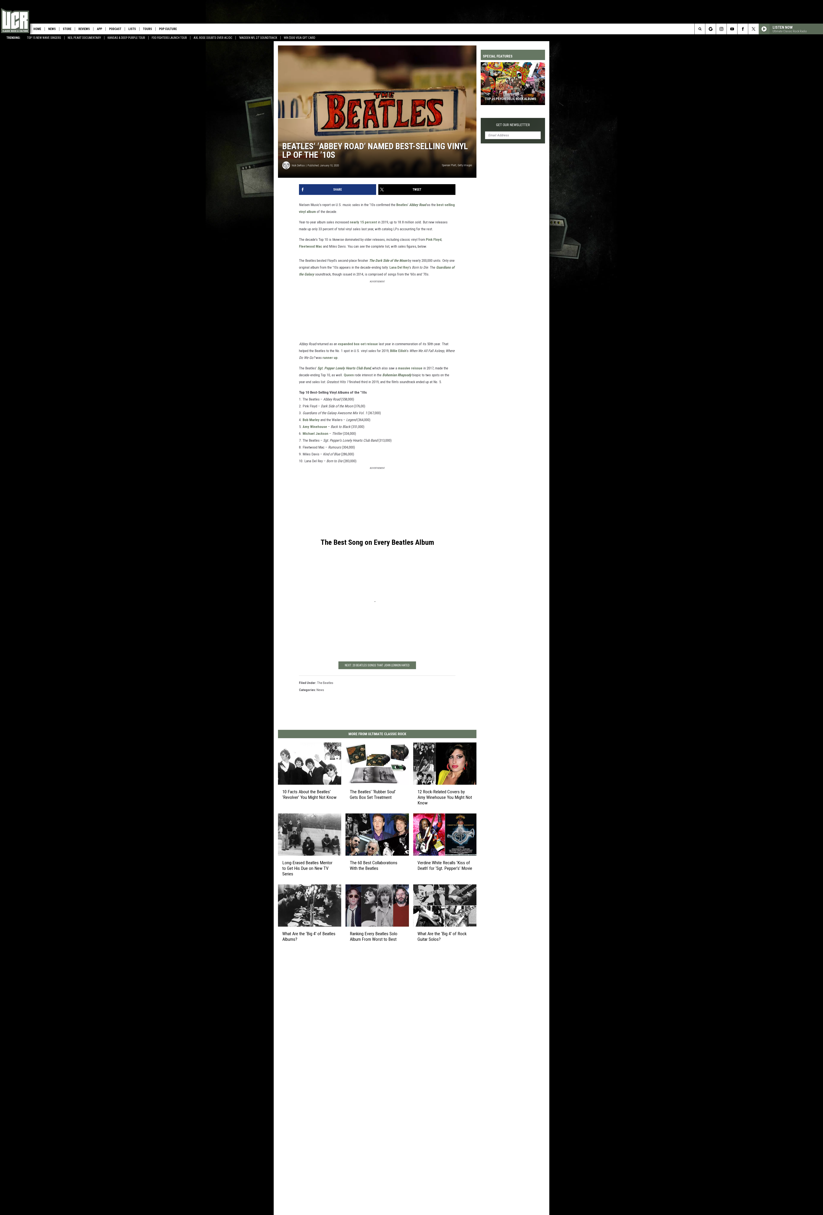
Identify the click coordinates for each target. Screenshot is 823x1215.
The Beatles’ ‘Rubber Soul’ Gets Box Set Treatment (373, 794)
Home (37, 29)
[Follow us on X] (753, 29)
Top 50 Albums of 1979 (502, 99)
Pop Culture (168, 29)
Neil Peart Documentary (84, 37)
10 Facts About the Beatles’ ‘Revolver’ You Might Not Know (309, 794)
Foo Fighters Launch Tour (169, 37)
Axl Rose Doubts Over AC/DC (213, 37)
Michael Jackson (315, 433)
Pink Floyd (434, 239)
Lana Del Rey (399, 267)
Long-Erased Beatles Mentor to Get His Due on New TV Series (307, 868)
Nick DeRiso (298, 165)
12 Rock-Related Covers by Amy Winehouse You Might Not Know (445, 797)
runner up (330, 357)
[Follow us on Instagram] (721, 29)
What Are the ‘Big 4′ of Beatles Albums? (308, 936)
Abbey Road (417, 205)
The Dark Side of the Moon (388, 260)
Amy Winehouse (315, 427)
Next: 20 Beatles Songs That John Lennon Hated (377, 665)
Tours (147, 29)
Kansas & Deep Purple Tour (126, 37)
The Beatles (325, 683)
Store (67, 29)
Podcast (115, 29)
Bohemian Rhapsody (397, 375)
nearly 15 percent (363, 222)
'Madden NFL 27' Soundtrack (258, 37)
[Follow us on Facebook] (742, 29)
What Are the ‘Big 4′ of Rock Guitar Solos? (442, 936)
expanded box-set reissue (358, 344)
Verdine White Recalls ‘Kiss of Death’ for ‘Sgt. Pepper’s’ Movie (445, 865)
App (99, 29)
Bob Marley (311, 420)
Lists (132, 29)
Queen (349, 375)
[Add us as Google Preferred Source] (710, 29)
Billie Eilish (398, 351)
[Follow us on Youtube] (732, 29)
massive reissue (410, 368)
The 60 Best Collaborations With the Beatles (373, 865)
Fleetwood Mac (310, 246)
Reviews (84, 29)
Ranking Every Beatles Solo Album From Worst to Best (373, 936)
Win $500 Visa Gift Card (299, 37)
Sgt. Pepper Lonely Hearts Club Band (344, 368)
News (52, 29)
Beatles (402, 205)
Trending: (13, 37)
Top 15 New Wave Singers (44, 37)
